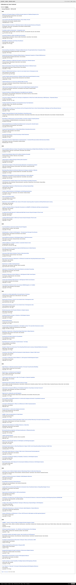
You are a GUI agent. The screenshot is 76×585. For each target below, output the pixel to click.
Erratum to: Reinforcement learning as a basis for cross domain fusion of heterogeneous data (20, 71)
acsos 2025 (4, 63)
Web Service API (17, 583)
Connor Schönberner (6, 125)
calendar (10, 1)
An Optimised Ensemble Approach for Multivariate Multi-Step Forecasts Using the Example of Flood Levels (22, 212)
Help (12, 583)
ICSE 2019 (4, 537)
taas (3, 500)
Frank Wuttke (24, 171)
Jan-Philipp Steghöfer (19, 498)
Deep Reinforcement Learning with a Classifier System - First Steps (15, 341)
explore (6, 1)
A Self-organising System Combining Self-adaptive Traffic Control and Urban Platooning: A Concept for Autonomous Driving (26, 419)
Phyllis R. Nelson (53, 523)
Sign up (74, 1)
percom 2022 (4, 312)
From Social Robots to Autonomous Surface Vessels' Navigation (14, 226)
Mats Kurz (22, 31)
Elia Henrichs (15, 88)
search (13, 1)
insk (3, 73)
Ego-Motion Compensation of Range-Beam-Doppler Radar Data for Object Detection (18, 331)
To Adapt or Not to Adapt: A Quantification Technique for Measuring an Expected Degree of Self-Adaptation (22, 502)
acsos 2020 (4, 473)
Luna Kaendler (15, 26)
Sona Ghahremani (11, 472)
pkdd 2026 (4, 167)
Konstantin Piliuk (13, 15)
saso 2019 (4, 526)
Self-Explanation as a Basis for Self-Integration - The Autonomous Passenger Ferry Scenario (19, 232)
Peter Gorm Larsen (36, 394)
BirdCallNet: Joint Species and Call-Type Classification (12, 40)
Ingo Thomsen (9, 238)
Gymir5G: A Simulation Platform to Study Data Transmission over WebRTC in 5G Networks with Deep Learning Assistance (25, 207)
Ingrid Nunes (32, 472)
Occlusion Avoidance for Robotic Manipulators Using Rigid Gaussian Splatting (17, 92)
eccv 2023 (4, 333)
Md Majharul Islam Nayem (15, 51)
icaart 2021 (4, 390)
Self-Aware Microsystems (7, 320)
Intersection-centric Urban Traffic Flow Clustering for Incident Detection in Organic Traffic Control (21, 352)
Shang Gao (4, 77)
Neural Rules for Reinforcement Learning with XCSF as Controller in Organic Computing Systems (20, 118)
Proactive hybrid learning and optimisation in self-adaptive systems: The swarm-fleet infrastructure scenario (23, 325)
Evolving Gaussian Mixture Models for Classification (12, 336)
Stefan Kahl (42, 114)
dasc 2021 (4, 464)
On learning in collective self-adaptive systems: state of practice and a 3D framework (18, 534)
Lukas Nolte (4, 104)
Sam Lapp (32, 31)
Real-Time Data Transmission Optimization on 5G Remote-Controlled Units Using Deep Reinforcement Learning (23, 258)
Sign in (72, 1)
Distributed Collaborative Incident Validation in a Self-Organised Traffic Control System (18, 274)
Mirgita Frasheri (18, 394)
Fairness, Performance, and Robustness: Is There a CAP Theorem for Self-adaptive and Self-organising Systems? (23, 513)
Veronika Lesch (5, 551)
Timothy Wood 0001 (11, 498)
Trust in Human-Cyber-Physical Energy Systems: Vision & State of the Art (16, 19)
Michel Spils (4, 135)
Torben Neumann (18, 295)
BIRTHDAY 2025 (5, 142)
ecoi (3, 32)
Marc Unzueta (10, 332)
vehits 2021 (4, 422)
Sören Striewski (5, 270)
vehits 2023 (4, 271)
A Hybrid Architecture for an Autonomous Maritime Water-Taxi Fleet (15, 81)
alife (3, 266)
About (2, 583)
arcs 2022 (4, 344)
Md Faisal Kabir (5, 160)
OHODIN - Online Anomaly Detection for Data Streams (12, 414)
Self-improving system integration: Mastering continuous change (14, 382)
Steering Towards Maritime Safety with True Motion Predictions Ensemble (16, 154)
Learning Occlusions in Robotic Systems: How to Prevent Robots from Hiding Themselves (19, 180)
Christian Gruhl (12, 295)
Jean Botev (15, 265)
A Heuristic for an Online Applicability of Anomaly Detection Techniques (16, 294)
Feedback (28, 583)
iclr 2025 (3, 116)
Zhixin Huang (9, 77)
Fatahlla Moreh (5, 171)
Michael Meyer (4, 332)
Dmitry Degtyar (17, 166)
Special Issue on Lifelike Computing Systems (11, 263)
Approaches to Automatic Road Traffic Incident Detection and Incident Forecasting (18, 269)
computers (4, 505)
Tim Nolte (4, 98)
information (4, 100)
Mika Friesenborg (11, 130)
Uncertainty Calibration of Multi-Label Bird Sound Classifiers (13, 35)
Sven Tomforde (19, 15)
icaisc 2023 (4, 287)
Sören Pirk (15, 104)
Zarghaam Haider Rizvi (17, 171)
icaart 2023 (4, 250)
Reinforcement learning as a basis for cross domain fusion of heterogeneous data (18, 299)
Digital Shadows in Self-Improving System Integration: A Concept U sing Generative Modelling (20, 366)
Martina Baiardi (12, 61)
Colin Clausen (4, 389)
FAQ (24, 583)
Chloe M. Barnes (5, 523)
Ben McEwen (12, 36)
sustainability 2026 (5, 22)
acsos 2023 (4, 229)
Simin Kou (29, 93)
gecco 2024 (4, 199)
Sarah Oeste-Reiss (5, 109)
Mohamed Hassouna (11, 166)
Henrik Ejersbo (24, 394)
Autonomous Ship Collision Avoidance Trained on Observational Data (15, 253)
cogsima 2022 (4, 349)
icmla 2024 (4, 172)
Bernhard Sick (21, 77)
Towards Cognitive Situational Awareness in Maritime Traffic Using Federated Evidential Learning (20, 76)
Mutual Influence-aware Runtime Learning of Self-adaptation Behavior (15, 555)
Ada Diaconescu (12, 373)
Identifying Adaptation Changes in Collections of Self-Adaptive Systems (16, 315)
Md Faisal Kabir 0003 (6, 15)
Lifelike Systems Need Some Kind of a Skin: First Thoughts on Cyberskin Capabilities (18, 377)
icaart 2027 (4, 52)
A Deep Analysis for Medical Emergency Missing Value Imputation (14, 159)
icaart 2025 (4, 57)
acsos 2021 (4, 369)
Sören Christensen (5, 72)
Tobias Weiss (4, 286)
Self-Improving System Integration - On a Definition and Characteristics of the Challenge (19, 529)
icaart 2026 (4, 27)
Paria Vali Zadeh (12, 31)
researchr (2, 1)
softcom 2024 (4, 209)
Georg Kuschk (15, 332)
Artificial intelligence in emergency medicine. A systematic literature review (16, 242)
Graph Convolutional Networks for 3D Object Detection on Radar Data (15, 424)
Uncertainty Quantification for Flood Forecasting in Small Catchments (15, 134)
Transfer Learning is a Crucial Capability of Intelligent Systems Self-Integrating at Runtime (19, 560)
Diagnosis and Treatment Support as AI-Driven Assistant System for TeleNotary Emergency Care (20, 14)
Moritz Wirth (17, 114)
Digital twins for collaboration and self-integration (11, 393)
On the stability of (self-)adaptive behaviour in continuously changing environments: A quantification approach (23, 398)
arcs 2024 (4, 151)
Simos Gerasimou (18, 472)
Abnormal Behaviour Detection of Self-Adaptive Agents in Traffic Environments (17, 237)
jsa (2, 204)
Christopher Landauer (40, 523)
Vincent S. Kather (18, 36)
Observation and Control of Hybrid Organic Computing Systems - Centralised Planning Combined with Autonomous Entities (25, 139)
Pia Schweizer (4, 26)
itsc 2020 (4, 489)
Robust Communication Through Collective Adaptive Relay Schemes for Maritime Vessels (19, 65)
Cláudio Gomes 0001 (11, 394)
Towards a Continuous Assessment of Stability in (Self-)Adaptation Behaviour (17, 476)
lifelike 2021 (4, 406)
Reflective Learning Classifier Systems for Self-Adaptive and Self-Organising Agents (18, 440)
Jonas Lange (10, 26)
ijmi (3, 245)
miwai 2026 (4, 137)
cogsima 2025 (4, 79)
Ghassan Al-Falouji (5, 61)
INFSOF (3, 328)
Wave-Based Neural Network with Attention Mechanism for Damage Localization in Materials (19, 170)
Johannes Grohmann (25, 472)
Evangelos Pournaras (44, 472)
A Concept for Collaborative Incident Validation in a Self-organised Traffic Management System (20, 357)
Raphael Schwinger (5, 31)
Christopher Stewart (65, 523)
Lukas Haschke (16, 150)
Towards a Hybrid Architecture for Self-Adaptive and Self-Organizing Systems (17, 191)
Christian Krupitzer (27, 26)
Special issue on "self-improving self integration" (11, 372)
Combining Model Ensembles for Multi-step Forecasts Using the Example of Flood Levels (19, 217)
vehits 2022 (4, 360)
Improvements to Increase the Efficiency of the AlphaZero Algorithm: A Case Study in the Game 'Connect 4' (22, 387)
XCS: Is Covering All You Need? (8, 196)
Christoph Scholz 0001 (60, 114)
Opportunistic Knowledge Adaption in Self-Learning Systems (14, 492)
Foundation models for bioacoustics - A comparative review (13, 30)
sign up (6, 571)
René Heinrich (23, 36)
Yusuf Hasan (10, 171)
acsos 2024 (4, 188)
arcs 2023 (4, 261)
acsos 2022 (4, 296)
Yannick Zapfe (10, 452)
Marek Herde (32, 114)
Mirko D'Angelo (5, 472)
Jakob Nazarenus (5, 93)
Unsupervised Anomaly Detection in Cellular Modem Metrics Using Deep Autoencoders (18, 129)
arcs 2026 (4, 89)
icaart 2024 (4, 162)
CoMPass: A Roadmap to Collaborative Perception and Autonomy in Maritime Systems (18, 60)
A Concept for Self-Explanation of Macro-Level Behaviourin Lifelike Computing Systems (19, 403)
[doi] (12, 22)
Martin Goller (4, 238)
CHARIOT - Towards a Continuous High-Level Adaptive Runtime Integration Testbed (18, 522)
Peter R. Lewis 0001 (21, 265)
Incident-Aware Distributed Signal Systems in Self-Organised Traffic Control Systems (18, 279)
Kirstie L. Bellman (5, 373)
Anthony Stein (4, 265)
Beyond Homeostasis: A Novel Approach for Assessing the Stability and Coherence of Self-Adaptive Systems (23, 461)
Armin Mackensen (13, 125)
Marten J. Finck (9, 104)
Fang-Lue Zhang (34, 93)
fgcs (3, 374)
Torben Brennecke (11, 275)
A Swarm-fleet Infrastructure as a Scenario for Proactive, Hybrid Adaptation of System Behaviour (20, 508)
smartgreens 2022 (5, 448)
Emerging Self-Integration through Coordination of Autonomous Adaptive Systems (18, 550)
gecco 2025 (4, 126)
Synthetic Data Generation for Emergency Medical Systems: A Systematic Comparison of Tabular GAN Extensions (23, 55)
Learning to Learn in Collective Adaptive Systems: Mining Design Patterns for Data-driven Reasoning (21, 471)
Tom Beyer (11, 155)
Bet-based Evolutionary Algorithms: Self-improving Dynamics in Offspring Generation (18, 430)
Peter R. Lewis (47, 523)
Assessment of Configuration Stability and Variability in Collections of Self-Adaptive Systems (20, 456)
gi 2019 (3, 542)
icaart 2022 (4, 339)
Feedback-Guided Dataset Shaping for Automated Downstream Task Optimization (17, 102)
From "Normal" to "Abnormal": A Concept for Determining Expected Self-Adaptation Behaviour (20, 566)
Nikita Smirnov (4, 130)
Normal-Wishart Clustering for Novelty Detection (11, 481)
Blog (22, 583)
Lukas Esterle (4, 394)
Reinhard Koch (18, 93)
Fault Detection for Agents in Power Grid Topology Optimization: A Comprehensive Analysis (19, 164)
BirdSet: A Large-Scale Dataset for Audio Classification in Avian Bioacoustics (17, 113)
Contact (5, 583)
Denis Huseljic (27, 114)
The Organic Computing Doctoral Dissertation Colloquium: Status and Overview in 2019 (19, 539)
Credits (9, 583)
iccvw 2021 (4, 427)
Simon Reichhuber (12, 93)
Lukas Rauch (18, 31)
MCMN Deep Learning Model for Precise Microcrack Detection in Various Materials (17, 175)
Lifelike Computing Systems (7, 435)
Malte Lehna (4, 166)
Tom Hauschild (27, 31)
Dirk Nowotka (22, 150)
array (3, 401)
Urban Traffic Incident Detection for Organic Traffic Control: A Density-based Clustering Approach (20, 451)
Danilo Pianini (17, 61)
